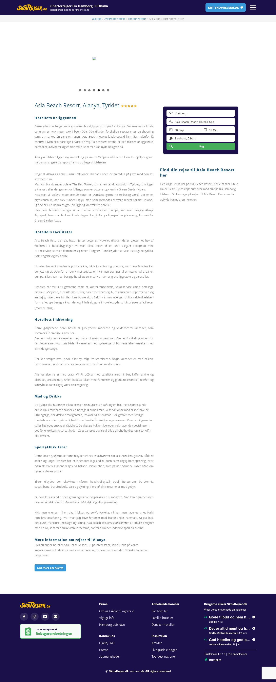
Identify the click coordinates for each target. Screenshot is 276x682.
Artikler (157, 643)
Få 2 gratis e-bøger (164, 649)
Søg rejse (96, 18)
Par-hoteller (160, 611)
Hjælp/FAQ (106, 643)
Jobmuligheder (109, 656)
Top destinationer (164, 656)
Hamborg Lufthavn (112, 624)
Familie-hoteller (162, 617)
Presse (103, 649)
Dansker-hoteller (137, 18)
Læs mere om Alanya (50, 568)
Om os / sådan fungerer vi (116, 611)
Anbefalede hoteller (114, 18)
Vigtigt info (107, 617)
